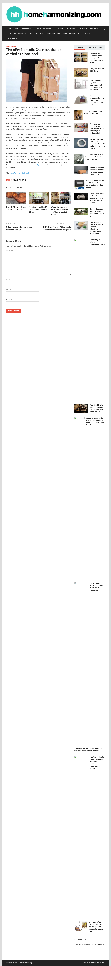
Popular (79, 47)
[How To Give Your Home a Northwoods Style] (16, 199)
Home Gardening (37, 34)
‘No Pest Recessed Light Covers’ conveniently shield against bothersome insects (97, 144)
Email (9, 289)
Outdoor (17, 46)
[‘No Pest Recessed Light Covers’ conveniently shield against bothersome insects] (81, 139)
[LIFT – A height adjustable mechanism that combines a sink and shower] (81, 81)
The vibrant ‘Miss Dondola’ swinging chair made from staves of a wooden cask (96, 926)
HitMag (102, 963)
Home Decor (13, 29)
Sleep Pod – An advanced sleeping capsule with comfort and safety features (97, 100)
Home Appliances (44, 29)
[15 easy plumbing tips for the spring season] (78, 111)
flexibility (22, 180)
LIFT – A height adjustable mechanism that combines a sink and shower (96, 85)
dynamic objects (35, 165)
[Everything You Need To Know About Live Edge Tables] (39, 199)
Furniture (59, 29)
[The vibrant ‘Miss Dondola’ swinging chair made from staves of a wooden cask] (80, 922)
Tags (101, 47)
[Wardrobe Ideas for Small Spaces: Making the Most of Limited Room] (61, 199)
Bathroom (71, 29)
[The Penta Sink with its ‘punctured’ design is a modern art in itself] (79, 155)
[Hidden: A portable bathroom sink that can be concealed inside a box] (81, 168)
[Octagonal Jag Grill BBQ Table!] (81, 69)
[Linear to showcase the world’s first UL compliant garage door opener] (79, 181)
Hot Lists (87, 34)
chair (15, 180)
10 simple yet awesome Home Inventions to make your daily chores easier (97, 58)
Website (9, 299)
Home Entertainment (17, 34)
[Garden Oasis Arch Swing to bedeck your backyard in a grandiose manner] (81, 209)
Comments (91, 47)
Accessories (27, 29)
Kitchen (83, 29)
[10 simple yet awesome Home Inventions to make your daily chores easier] (81, 53)
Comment (11, 251)
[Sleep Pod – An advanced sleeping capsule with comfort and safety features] (81, 96)
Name (9, 279)
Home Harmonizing (25, 963)
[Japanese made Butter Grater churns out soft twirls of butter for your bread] (79, 418)
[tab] (79, 47)
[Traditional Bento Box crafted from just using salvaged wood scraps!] (81, 405)
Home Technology (71, 34)
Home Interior (53, 34)
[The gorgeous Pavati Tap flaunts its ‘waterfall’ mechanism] (81, 583)
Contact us (100, 945)
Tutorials (12, 38)
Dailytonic (25, 173)
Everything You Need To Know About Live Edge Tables (38, 209)
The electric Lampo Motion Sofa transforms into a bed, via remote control (97, 198)
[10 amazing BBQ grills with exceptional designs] (81, 240)
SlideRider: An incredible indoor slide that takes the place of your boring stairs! (97, 128)
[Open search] (103, 28)
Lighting (94, 29)
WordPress (92, 963)
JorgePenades (15, 173)
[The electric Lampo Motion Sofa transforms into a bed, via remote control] (81, 194)
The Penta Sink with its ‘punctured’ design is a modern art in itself (94, 157)
